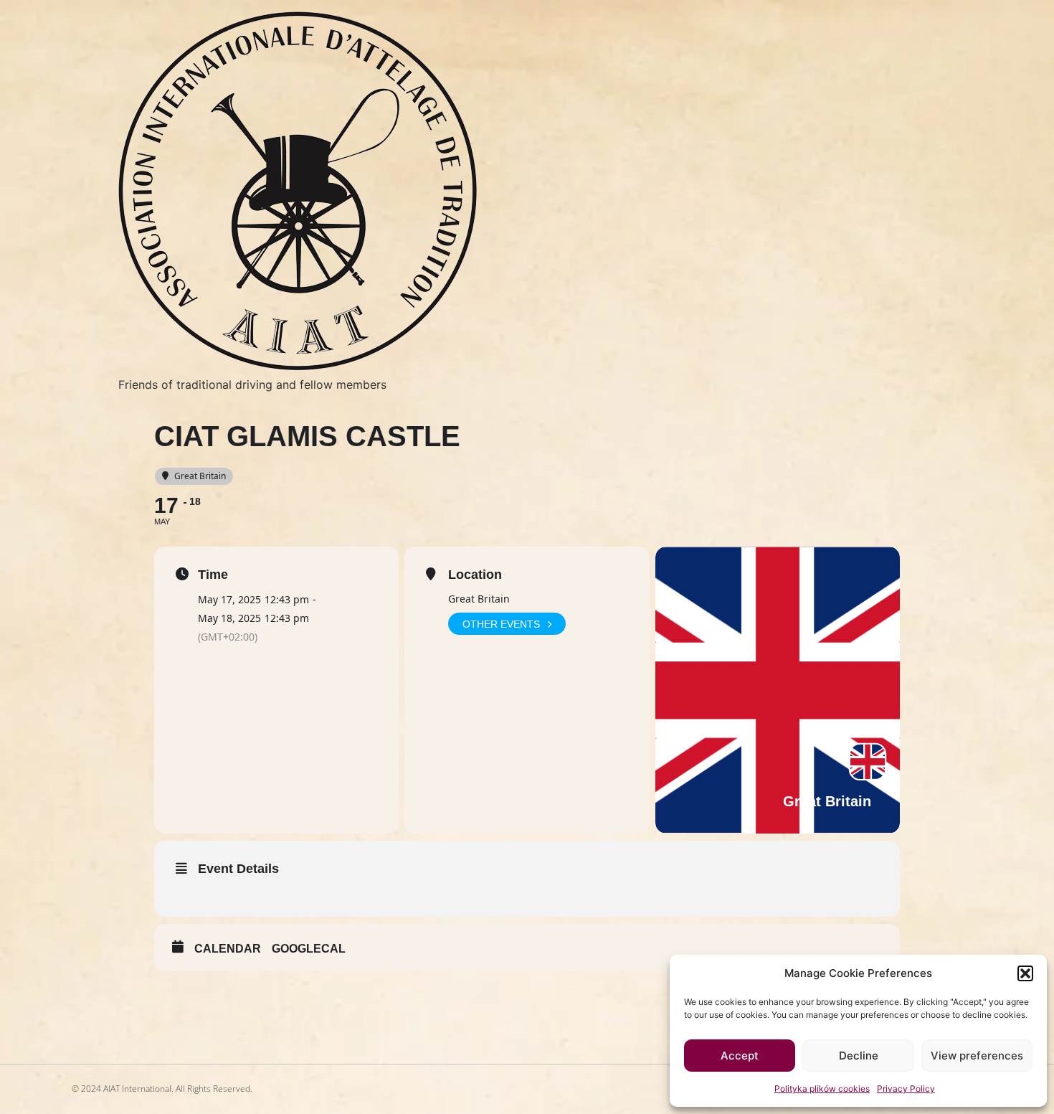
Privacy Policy (906, 1088)
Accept (740, 1055)
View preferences (977, 1055)
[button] (1025, 973)
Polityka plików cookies (822, 1088)
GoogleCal (309, 949)
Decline (858, 1055)
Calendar (227, 949)
